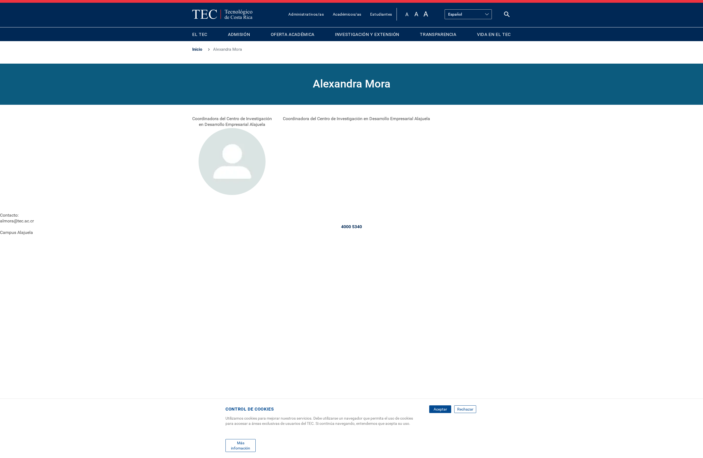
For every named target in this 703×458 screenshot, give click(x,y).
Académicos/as (347, 14)
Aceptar (440, 409)
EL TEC (199, 34)
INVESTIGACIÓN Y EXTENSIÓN (367, 34)
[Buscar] (507, 15)
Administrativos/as (306, 14)
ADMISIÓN (239, 34)
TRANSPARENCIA (438, 34)
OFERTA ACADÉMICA (292, 34)
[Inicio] (222, 14)
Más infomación (240, 445)
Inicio (197, 49)
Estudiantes (381, 14)
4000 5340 (351, 226)
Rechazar (465, 409)
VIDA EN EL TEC (494, 34)
